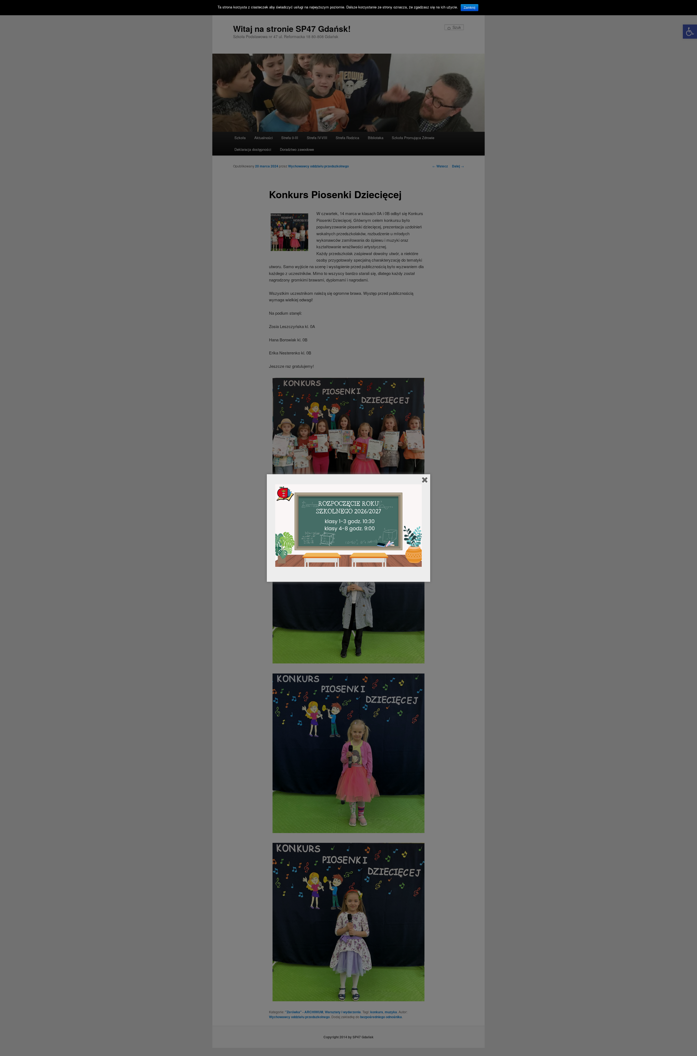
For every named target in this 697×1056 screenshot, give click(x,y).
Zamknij (469, 8)
